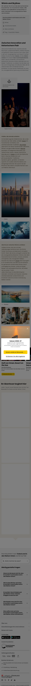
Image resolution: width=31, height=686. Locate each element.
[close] (27, 328)
